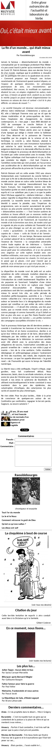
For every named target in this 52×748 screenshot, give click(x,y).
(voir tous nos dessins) (41, 605)
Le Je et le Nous (9, 516)
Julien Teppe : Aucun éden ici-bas (17, 670)
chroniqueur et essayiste (26, 509)
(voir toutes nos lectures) (40, 661)
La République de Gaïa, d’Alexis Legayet (20, 698)
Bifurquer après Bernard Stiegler (17, 677)
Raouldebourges (26, 475)
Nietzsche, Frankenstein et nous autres (20, 691)
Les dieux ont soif (10, 528)
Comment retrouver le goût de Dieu (19, 520)
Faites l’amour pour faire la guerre (18, 684)
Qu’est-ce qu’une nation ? (14, 524)
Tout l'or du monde (11, 513)
